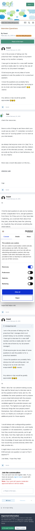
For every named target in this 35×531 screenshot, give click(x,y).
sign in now (18, 477)
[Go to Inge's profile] (3, 115)
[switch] (30, 272)
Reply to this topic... (10, 491)
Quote (7, 107)
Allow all (17, 292)
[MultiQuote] (2, 107)
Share (9, 500)
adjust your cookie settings (24, 519)
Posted (13, 50)
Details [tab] (17, 236)
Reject (17, 298)
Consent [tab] (6, 236)
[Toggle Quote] (4, 326)
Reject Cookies (20, 528)
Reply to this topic (17, 41)
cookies (13, 518)
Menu (30, 4)
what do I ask (6, 171)
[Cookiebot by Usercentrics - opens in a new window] (25, 231)
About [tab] (29, 236)
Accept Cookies (8, 528)
